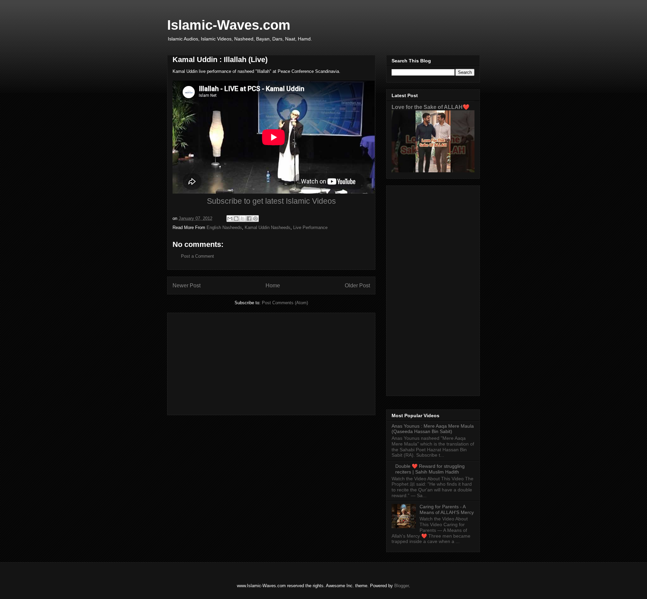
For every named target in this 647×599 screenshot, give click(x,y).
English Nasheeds (224, 227)
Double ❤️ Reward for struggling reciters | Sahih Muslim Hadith (430, 469)
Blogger (401, 585)
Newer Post (187, 285)
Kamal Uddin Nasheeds (267, 227)
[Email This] (229, 218)
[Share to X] (242, 218)
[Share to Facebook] (249, 218)
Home (273, 285)
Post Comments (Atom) (285, 302)
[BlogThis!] (236, 218)
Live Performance (310, 227)
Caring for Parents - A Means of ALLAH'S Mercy (447, 509)
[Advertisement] (271, 362)
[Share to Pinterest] (255, 218)
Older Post (357, 285)
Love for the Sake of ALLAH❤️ (430, 107)
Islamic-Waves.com (228, 25)
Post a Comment (197, 256)
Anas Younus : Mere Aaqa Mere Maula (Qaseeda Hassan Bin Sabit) (433, 428)
